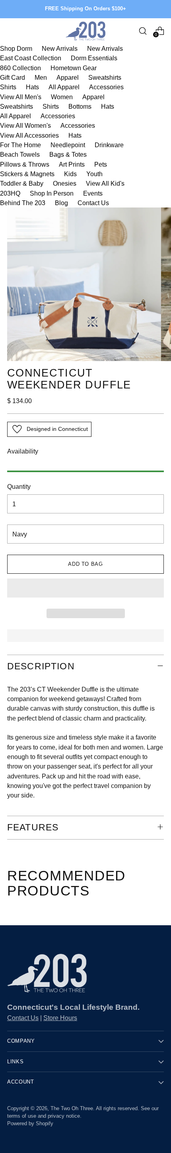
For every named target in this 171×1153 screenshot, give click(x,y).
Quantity (19, 486)
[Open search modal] (142, 31)
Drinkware (109, 144)
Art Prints (72, 164)
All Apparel (64, 86)
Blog (61, 202)
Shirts (8, 86)
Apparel (67, 77)
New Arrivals (60, 48)
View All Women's (25, 125)
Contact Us (93, 202)
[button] (85, 588)
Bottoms (79, 106)
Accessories (106, 86)
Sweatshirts (104, 77)
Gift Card (12, 77)
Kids (70, 173)
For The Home (20, 144)
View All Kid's (105, 183)
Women (62, 96)
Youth (94, 173)
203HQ (10, 193)
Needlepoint (68, 144)
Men (41, 77)
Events (93, 193)
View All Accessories (29, 135)
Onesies (64, 183)
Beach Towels (20, 154)
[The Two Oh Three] (85, 30)
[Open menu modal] (11, 31)
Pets (100, 164)
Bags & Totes (68, 154)
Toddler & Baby (21, 183)
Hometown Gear (74, 67)
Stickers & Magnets (27, 173)
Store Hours (60, 1017)
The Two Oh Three (72, 1108)
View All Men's (20, 96)
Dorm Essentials (94, 57)
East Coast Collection (30, 57)
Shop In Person (52, 193)
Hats (32, 86)
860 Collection (20, 67)
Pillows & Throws (24, 164)
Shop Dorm (16, 48)
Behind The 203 (22, 202)
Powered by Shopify (30, 1123)
